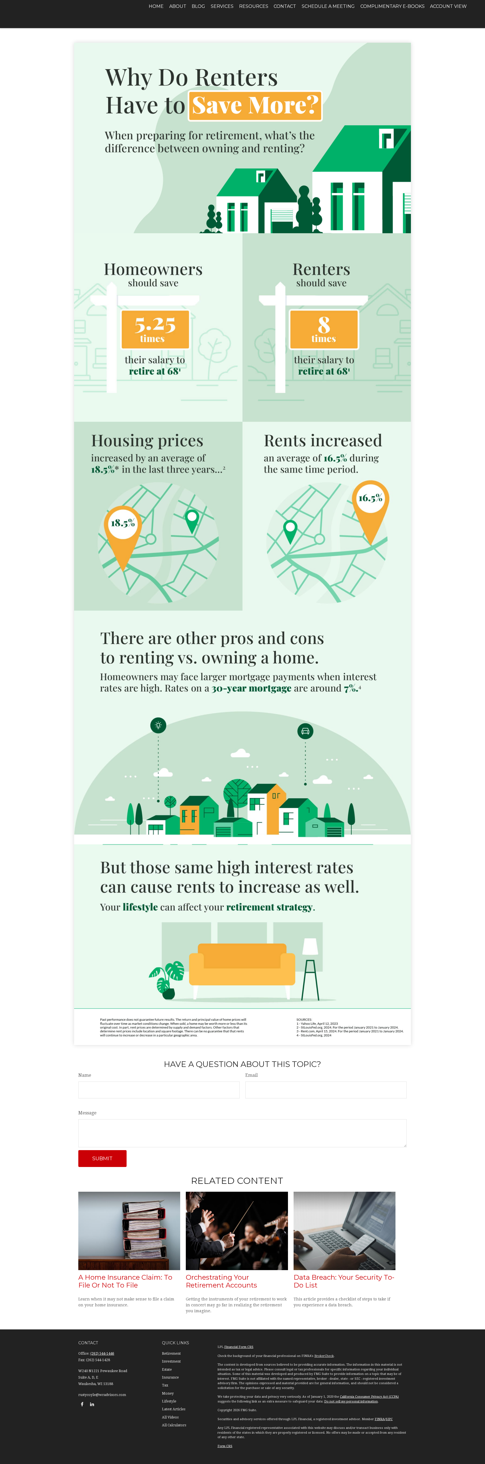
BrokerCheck (324, 1356)
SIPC (389, 1419)
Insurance (170, 1377)
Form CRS (225, 1446)
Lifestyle (169, 1401)
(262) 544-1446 (102, 1354)
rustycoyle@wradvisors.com (102, 1395)
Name (84, 1075)
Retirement (171, 1354)
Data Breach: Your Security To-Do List (344, 1281)
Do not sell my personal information (351, 1401)
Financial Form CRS (238, 1347)
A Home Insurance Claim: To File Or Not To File (125, 1281)
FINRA (380, 1419)
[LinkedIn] (92, 1404)
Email (251, 1075)
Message (87, 1113)
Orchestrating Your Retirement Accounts (221, 1281)
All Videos (170, 1417)
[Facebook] (82, 1404)
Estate (167, 1370)
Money (168, 1393)
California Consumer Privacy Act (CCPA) (369, 1397)
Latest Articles (173, 1409)
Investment (171, 1361)
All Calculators (174, 1425)
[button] (156, 6)
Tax (165, 1385)
